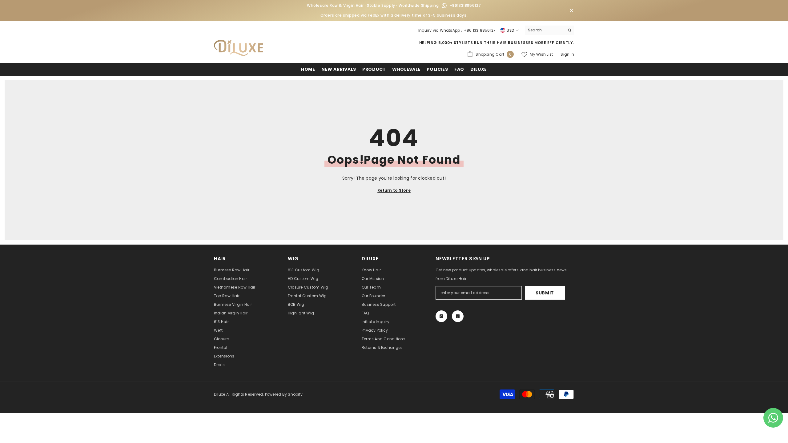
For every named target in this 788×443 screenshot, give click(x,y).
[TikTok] (458, 316)
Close (571, 10)
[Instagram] (441, 316)
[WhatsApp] (444, 5)
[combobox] (545, 30)
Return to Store (394, 190)
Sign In (567, 54)
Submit (545, 293)
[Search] (549, 30)
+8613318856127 (465, 5)
